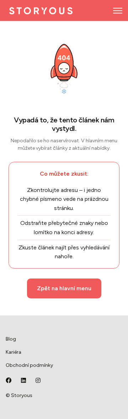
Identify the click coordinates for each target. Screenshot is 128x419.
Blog (11, 339)
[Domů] (41, 10)
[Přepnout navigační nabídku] (117, 11)
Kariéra (13, 352)
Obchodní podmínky (29, 365)
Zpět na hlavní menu (64, 288)
